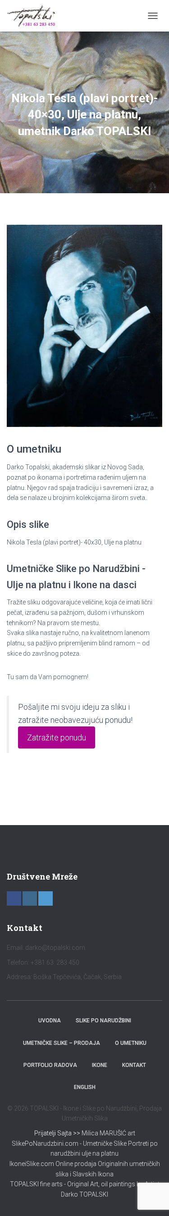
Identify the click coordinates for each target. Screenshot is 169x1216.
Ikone (99, 1065)
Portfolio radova (50, 1065)
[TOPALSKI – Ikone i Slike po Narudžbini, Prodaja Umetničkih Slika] (35, 16)
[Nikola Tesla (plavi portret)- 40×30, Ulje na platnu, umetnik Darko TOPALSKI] (84, 325)
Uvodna (49, 1020)
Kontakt (134, 1065)
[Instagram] (30, 898)
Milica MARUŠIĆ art (108, 1133)
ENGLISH (85, 1087)
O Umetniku (130, 1043)
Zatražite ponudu (56, 737)
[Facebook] (14, 898)
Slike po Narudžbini (103, 1020)
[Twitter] (45, 898)
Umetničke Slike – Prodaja (61, 1043)
